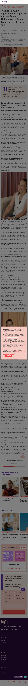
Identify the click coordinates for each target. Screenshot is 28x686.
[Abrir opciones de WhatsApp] (25, 677)
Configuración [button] (6, 353)
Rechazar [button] (12, 353)
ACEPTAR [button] (8, 355)
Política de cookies (20, 351)
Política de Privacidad (12, 336)
